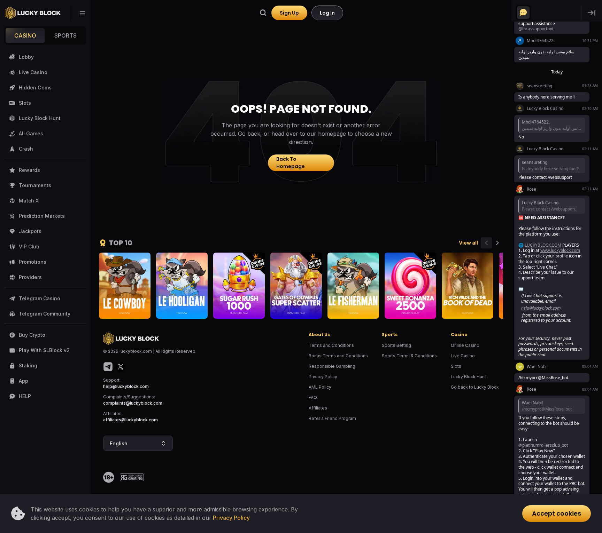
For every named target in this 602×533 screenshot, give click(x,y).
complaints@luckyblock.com (132, 403)
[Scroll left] (486, 242)
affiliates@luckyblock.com (130, 419)
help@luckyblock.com (126, 386)
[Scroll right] (497, 242)
